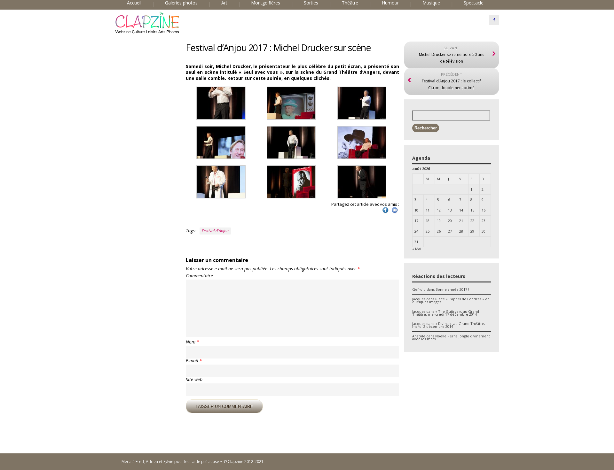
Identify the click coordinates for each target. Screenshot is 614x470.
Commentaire (199, 276)
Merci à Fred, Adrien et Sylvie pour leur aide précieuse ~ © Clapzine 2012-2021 (193, 461)
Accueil (134, 3)
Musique (431, 3)
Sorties (311, 3)
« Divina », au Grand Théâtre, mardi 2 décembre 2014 (448, 325)
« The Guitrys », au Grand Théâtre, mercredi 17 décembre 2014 (445, 313)
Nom (192, 342)
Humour (390, 3)
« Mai (416, 248)
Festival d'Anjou (215, 231)
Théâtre (350, 3)
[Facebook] (494, 20)
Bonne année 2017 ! (452, 289)
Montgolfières (265, 3)
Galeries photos (181, 3)
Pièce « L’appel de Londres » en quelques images (451, 300)
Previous (179, 53)
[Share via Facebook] (385, 212)
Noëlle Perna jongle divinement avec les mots (451, 337)
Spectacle (474, 3)
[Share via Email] (394, 212)
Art (224, 3)
